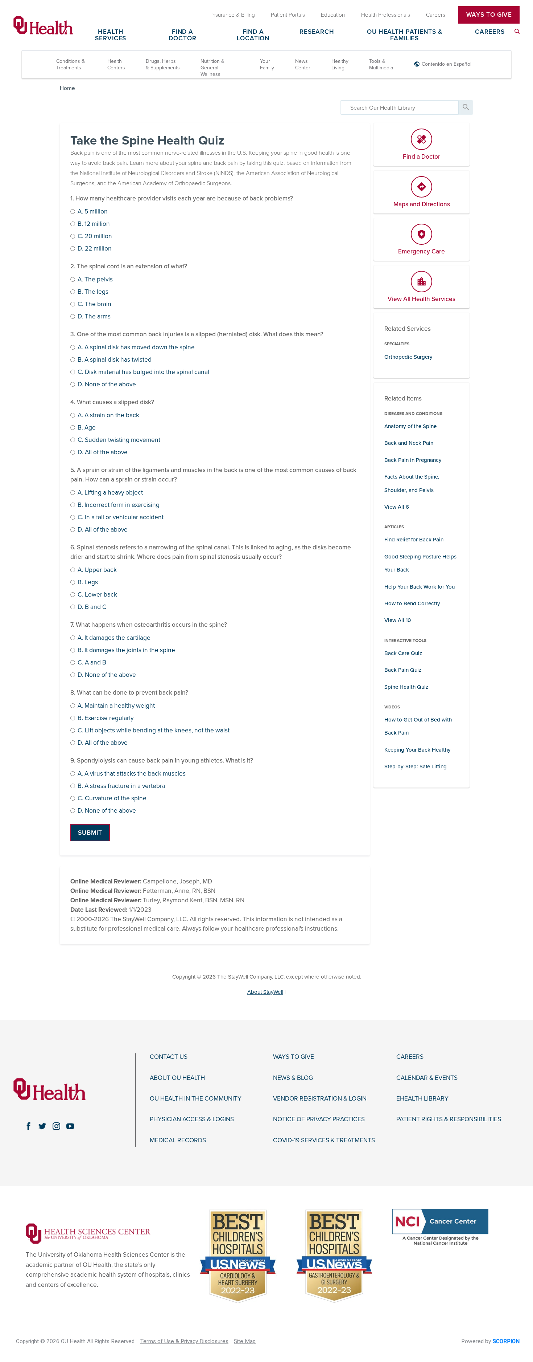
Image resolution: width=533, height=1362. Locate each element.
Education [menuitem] (333, 14)
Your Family (267, 64)
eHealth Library (422, 1098)
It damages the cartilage (114, 638)
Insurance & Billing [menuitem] (233, 14)
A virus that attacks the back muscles (132, 774)
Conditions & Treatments (70, 64)
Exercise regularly (105, 718)
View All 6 (396, 507)
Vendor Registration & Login (320, 1098)
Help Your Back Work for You (419, 587)
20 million (95, 236)
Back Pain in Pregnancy (413, 460)
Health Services (110, 35)
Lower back (97, 594)
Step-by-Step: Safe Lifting (415, 766)
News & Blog (293, 1078)
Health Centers (116, 64)
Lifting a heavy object (110, 492)
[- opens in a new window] (88, 1233)
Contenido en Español (446, 64)
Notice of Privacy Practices (319, 1119)
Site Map (245, 1341)
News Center (302, 64)
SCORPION (506, 1341)
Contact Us (168, 1057)
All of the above (103, 452)
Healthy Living (339, 64)
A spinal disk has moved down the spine (136, 347)
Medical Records (178, 1140)
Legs (88, 582)
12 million (94, 224)
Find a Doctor (182, 35)
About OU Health (177, 1078)
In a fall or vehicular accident (121, 517)
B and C (92, 607)
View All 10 (397, 620)
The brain (94, 304)
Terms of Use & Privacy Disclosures (184, 1341)
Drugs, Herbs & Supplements (163, 64)
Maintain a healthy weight (116, 706)
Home (67, 88)
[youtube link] (70, 1126)
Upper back (97, 570)
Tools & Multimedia (381, 64)
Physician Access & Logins (192, 1119)
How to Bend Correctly (412, 603)
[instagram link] (56, 1126)
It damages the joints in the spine (126, 650)
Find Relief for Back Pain (413, 539)
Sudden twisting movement (119, 440)
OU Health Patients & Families (404, 35)
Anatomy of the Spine (410, 426)
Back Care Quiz (403, 653)
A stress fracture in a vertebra (121, 786)
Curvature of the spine (112, 798)
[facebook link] (28, 1126)
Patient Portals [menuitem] (288, 14)
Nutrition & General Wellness (212, 67)
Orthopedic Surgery (408, 357)
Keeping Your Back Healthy (417, 750)
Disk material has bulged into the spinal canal (143, 372)
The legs (93, 292)
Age (87, 427)
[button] (90, 832)
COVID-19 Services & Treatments (324, 1140)
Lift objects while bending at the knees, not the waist (154, 730)
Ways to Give (293, 1057)
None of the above (107, 384)
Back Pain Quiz (402, 670)
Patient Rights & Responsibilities (448, 1119)
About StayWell (265, 992)
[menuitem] (517, 31)
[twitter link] (42, 1126)
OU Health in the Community (195, 1098)
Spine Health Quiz (406, 687)
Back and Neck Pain (408, 443)
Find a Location (253, 35)
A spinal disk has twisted (115, 360)
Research (316, 32)
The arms (94, 316)
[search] (399, 107)
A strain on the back (108, 415)
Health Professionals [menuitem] (385, 14)
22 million (95, 248)
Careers (490, 32)
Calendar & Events (427, 1078)
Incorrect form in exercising (119, 505)
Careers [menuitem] (435, 14)
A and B (92, 662)
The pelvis (95, 279)
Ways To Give (489, 15)
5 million (93, 211)
